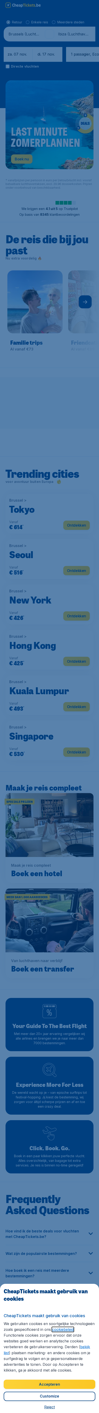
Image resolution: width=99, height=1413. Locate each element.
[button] (49, 1407)
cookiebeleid (63, 1329)
